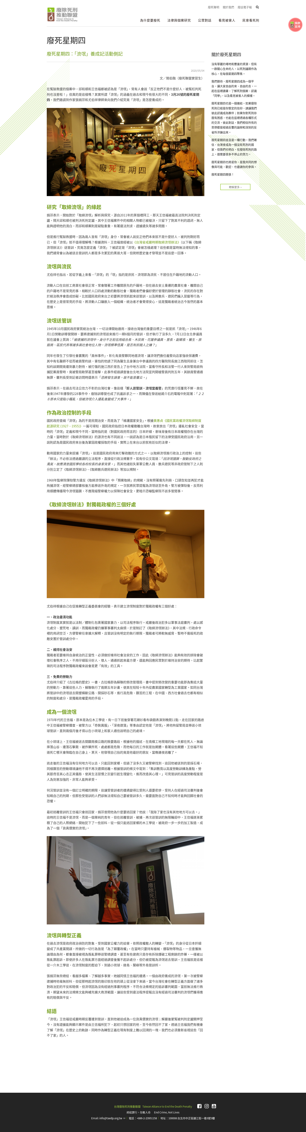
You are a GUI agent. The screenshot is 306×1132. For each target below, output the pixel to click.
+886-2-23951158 (147, 1118)
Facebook (199, 1106)
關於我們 (228, 7)
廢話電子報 (245, 7)
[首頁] (62, 14)
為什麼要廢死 (150, 20)
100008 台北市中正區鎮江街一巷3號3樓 (191, 1118)
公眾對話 (204, 20)
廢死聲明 (213, 7)
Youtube (214, 1106)
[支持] (295, 25)
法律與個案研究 (179, 20)
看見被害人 (227, 20)
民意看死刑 (250, 20)
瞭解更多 (234, 187)
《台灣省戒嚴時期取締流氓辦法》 (157, 242)
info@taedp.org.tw (112, 1118)
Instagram (206, 1106)
